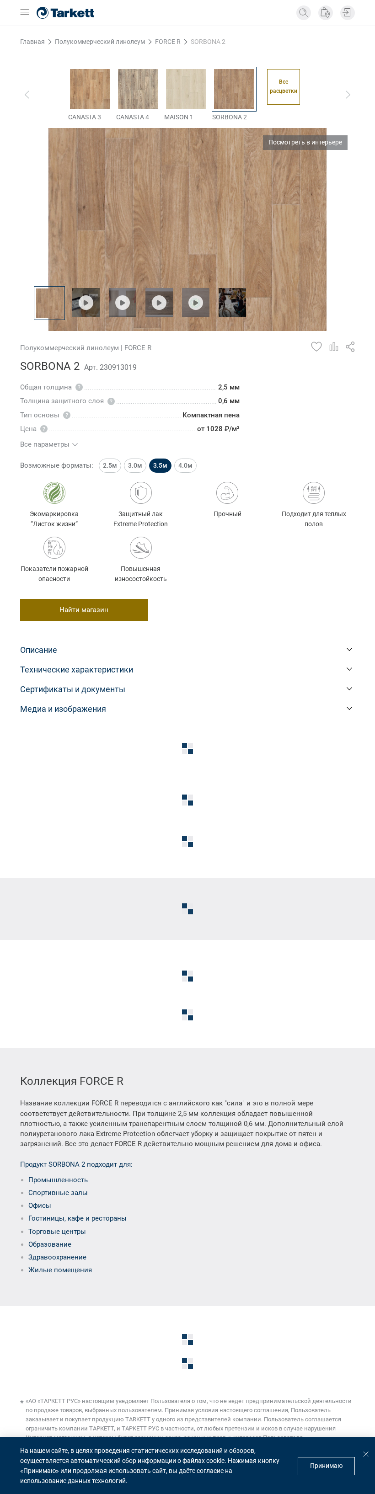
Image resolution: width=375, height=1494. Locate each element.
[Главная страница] (65, 12)
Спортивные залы (58, 1193)
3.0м (135, 465)
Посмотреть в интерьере (305, 142)
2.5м (110, 465)
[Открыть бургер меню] (24, 13)
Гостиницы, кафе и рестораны (77, 1218)
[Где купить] (325, 12)
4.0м (185, 465)
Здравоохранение (57, 1257)
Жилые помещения (60, 1270)
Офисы (39, 1205)
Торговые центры (57, 1231)
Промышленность (58, 1180)
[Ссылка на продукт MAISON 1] (186, 89)
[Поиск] (303, 12)
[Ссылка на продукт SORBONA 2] (234, 89)
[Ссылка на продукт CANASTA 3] (90, 89)
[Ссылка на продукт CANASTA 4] (138, 89)
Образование (49, 1244)
